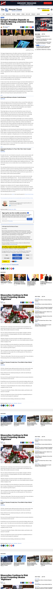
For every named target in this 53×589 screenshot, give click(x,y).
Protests (15, 403)
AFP (2, 582)
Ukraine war (10, 209)
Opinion (22, 14)
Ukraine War (8, 14)
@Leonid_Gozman (13, 205)
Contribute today (45, 10)
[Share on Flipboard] (31, 27)
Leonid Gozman (7, 26)
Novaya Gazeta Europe (29, 194)
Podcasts (33, 14)
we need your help (13, 244)
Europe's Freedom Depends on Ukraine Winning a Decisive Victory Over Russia (17, 22)
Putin (15, 209)
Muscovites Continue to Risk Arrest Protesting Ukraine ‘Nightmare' (14, 297)
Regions (13, 14)
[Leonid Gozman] (2, 27)
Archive (38, 14)
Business (18, 14)
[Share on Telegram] (25, 27)
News (4, 14)
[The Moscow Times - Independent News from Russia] (11, 10)
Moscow (19, 403)
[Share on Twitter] (23, 27)
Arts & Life (28, 14)
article (13, 194)
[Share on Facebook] (21, 27)
